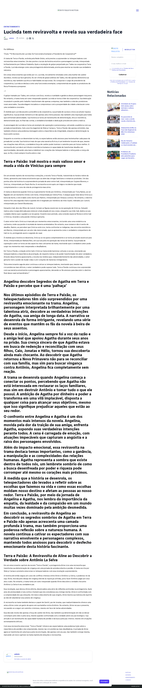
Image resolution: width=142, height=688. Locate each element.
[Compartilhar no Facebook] (30, 38)
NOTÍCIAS (128, 673)
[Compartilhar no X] (33, 38)
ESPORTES (128, 675)
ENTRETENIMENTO (130, 678)
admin (11, 38)
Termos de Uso (128, 68)
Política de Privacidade (118, 70)
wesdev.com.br (135, 686)
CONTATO (128, 680)
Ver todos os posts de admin (22, 659)
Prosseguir (104, 681)
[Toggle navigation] (137, 10)
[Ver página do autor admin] (6, 38)
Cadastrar (123, 74)
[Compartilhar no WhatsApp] (27, 38)
